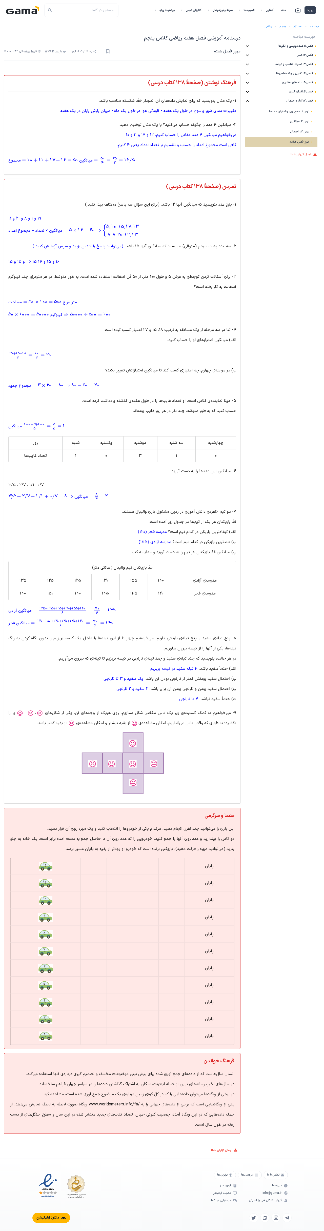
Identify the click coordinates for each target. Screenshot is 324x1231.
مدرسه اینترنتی (222, 1193)
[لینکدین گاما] (264, 1217)
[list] (281, 95)
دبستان (297, 26)
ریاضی (268, 26)
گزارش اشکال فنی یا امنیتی (265, 1200)
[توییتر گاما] (253, 1217)
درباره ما (277, 1185)
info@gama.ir (272, 1193)
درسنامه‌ (314, 26)
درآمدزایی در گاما (221, 1200)
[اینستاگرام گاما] (275, 1217)
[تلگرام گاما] (287, 1217)
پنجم (282, 26)
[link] (281, 112)
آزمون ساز (225, 1185)
